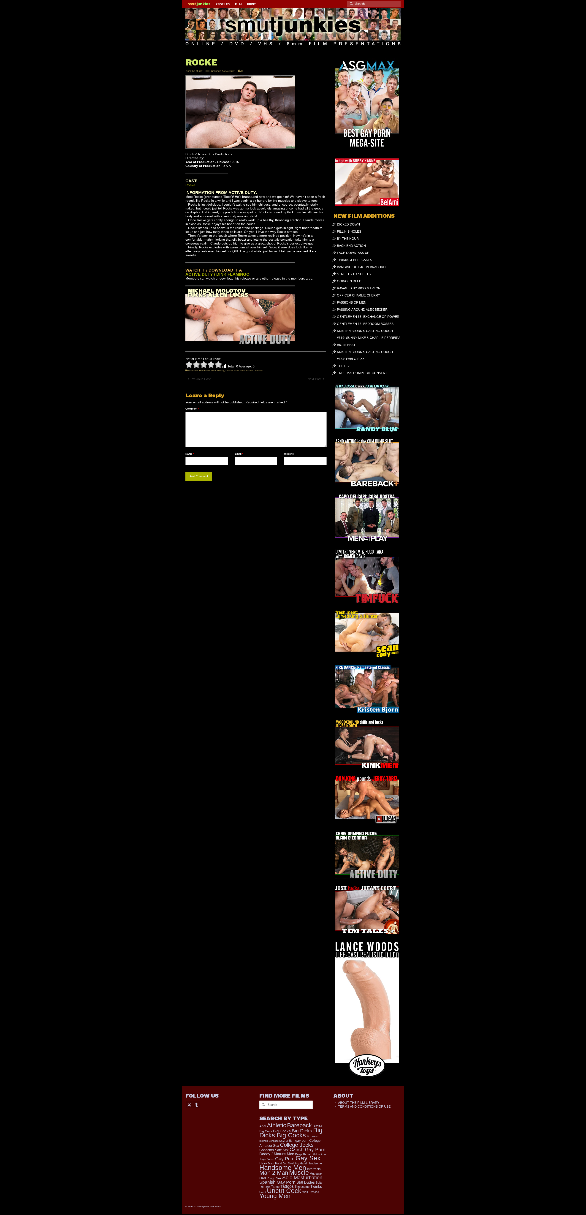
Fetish (270, 1159)
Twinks (316, 1186)
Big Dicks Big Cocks (291, 1133)
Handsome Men (207, 370)
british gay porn (296, 1140)
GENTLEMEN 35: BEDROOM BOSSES (365, 324)
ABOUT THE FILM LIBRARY (358, 1102)
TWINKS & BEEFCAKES (354, 260)
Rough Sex (274, 1178)
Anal (262, 1126)
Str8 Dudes (305, 1182)
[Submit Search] (350, 4)
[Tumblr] (196, 1104)
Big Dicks (302, 1130)
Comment (192, 408)
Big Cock (265, 1131)
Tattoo (275, 1186)
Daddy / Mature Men (276, 1154)
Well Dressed (310, 1192)
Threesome (302, 1186)
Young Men (274, 1196)
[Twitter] (189, 1104)
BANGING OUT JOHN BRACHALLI (362, 267)
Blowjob (263, 1140)
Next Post (314, 379)
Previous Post (201, 379)
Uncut (262, 1192)
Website (289, 453)
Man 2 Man (273, 1173)
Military (220, 370)
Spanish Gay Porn (277, 1182)
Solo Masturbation (243, 370)
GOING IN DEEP (349, 281)
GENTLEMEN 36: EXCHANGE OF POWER (368, 316)
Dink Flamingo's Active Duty (219, 71)
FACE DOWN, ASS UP (353, 253)
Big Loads (312, 1136)
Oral (262, 1178)
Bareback (299, 1125)
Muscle (229, 370)
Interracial (314, 1169)
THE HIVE (344, 366)
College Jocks (297, 1145)
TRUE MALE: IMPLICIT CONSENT (362, 373)
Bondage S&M (277, 1140)
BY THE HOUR (348, 238)
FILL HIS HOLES (349, 231)
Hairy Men (266, 1163)
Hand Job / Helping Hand (291, 1163)
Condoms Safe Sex (274, 1150)
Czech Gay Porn (308, 1149)
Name (189, 453)
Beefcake (193, 370)
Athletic (276, 1125)
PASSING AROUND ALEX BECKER (362, 309)
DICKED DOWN (348, 224)
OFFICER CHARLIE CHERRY (358, 295)
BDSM (317, 1126)
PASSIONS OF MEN (351, 302)
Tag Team (264, 1186)
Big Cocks (282, 1131)
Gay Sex (308, 1158)
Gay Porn (285, 1158)
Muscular (316, 1173)
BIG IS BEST (346, 345)
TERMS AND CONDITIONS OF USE (364, 1106)
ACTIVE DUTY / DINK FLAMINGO (217, 274)
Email (239, 453)
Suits (319, 1182)
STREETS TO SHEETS (354, 274)
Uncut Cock (284, 1190)
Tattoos (259, 370)
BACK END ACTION (351, 245)
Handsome (315, 1163)
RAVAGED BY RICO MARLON (358, 288)
